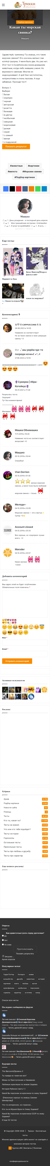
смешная (8, 121)
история (41, 979)
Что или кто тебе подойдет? (17, 829)
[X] (12, 188)
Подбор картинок (25, 22)
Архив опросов (8, 959)
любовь (25, 984)
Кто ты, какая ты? (12, 820)
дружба (20, 979)
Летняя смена (8, 1019)
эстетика (28, 993)
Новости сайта (10, 807)
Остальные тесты (12, 842)
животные (17, 165)
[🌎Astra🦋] (25, 699)
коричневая (9, 125)
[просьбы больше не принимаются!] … (18, 1035)
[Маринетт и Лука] (13, 261)
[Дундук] (44, 692)
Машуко (25, 38)
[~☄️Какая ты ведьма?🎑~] (13, 290)
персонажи (34, 988)
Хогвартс (21, 974)
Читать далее (14, 1028)
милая (7, 138)
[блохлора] (38, 692)
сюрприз (8, 98)
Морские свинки (33, 171)
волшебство (8, 979)
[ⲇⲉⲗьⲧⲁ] (5, 692)
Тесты (6, 816)
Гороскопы (9, 838)
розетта (8, 108)
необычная (9, 118)
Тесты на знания (11, 825)
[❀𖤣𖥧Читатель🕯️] (25, 692)
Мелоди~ (20, 504)
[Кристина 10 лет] (18, 699)
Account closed (24, 527)
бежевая (8, 111)
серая (6, 132)
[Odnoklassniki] (31, 188)
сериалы (6, 993)
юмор (38, 993)
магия (34, 984)
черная (7, 101)
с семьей (8, 135)
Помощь (7, 812)
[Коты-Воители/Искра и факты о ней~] (37, 258)
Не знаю (7, 945)
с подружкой (10, 142)
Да (5, 936)
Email (5, 649)
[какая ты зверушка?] (37, 289)
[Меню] (3, 6)
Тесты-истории (11, 833)
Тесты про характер (13, 855)
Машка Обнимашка (26, 430)
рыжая (7, 128)
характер (17, 993)
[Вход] (8, 6)
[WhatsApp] (38, 188)
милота (13, 171)
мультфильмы (8, 988)
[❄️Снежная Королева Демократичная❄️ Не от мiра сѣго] (31, 699)
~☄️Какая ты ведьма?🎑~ (12, 302)
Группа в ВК (17, 1148)
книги (16, 984)
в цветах (8, 115)
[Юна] (31, 692)
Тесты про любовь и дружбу (17, 851)
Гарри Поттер (8, 974)
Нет (6, 940)
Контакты (28, 1148)
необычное (22, 988)
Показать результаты (25, 954)
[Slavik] (12, 692)
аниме (31, 974)
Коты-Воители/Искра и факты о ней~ (36, 273)
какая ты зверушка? (35, 298)
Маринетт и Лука (9, 279)
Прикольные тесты (13, 847)
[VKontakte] (25, 188)
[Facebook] (6, 188)
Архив (6, 799)
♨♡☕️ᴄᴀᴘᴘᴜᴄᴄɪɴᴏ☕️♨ (28, 324)
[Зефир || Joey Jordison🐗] (18, 692)
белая (7, 94)
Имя (4, 638)
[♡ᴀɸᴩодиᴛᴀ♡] (5, 699)
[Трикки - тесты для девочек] (25, 5)
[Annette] (12, 699)
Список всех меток (10, 1000)
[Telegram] (44, 188)
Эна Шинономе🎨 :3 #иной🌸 (28, 1051)
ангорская (9, 104)
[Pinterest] (18, 188)
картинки (34, 165)
